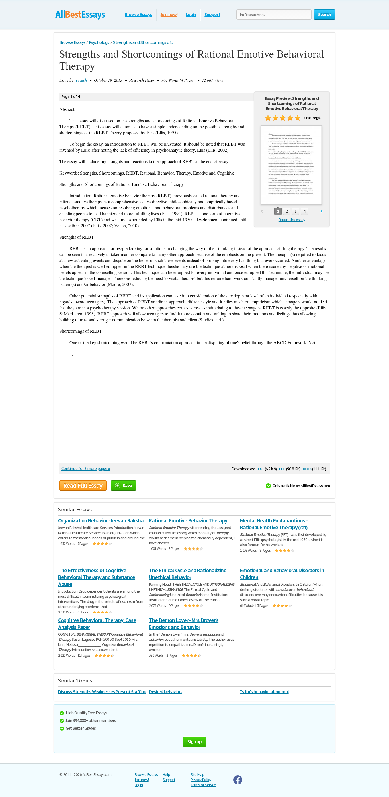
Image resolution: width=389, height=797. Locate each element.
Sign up (194, 741)
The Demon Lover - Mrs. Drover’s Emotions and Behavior (183, 623)
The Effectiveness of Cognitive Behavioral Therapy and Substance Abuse (96, 577)
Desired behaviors (165, 691)
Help (166, 774)
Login (191, 14)
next (321, 211)
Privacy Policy (201, 779)
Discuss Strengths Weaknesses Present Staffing (102, 691)
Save (127, 485)
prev (262, 211)
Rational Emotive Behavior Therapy (188, 520)
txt (260, 468)
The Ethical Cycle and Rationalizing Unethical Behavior (187, 574)
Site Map (197, 774)
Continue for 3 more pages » (85, 468)
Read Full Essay (83, 485)
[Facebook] (237, 783)
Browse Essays (138, 14)
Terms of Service (203, 784)
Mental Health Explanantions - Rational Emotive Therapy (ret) (274, 524)
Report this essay (292, 219)
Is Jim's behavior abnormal (264, 691)
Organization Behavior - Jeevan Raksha (101, 520)
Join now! (169, 14)
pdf (282, 468)
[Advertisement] (194, 402)
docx (307, 468)
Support (212, 14)
